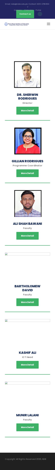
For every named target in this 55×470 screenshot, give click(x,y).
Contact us (25, 14)
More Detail (27, 110)
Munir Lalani (27, 415)
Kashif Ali (27, 352)
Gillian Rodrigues (27, 161)
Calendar (28, 10)
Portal (38, 10)
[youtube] (16, 463)
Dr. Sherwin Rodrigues (27, 96)
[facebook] (6, 463)
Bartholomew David (27, 288)
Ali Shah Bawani (27, 223)
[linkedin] (11, 463)
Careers (18, 10)
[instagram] (21, 463)
